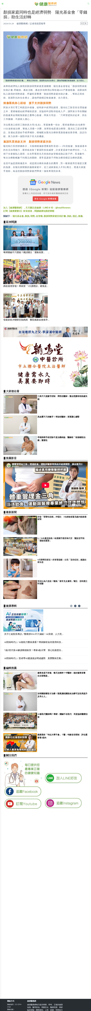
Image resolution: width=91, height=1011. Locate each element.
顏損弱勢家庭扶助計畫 (55, 216)
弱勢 (32, 216)
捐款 (69, 216)
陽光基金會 (18, 216)
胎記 (75, 216)
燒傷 (80, 216)
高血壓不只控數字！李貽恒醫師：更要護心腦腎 (58, 417)
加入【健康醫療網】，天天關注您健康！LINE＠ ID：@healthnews (36, 207)
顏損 (27, 216)
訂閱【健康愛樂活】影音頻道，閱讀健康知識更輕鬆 (28, 211)
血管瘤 (39, 216)
